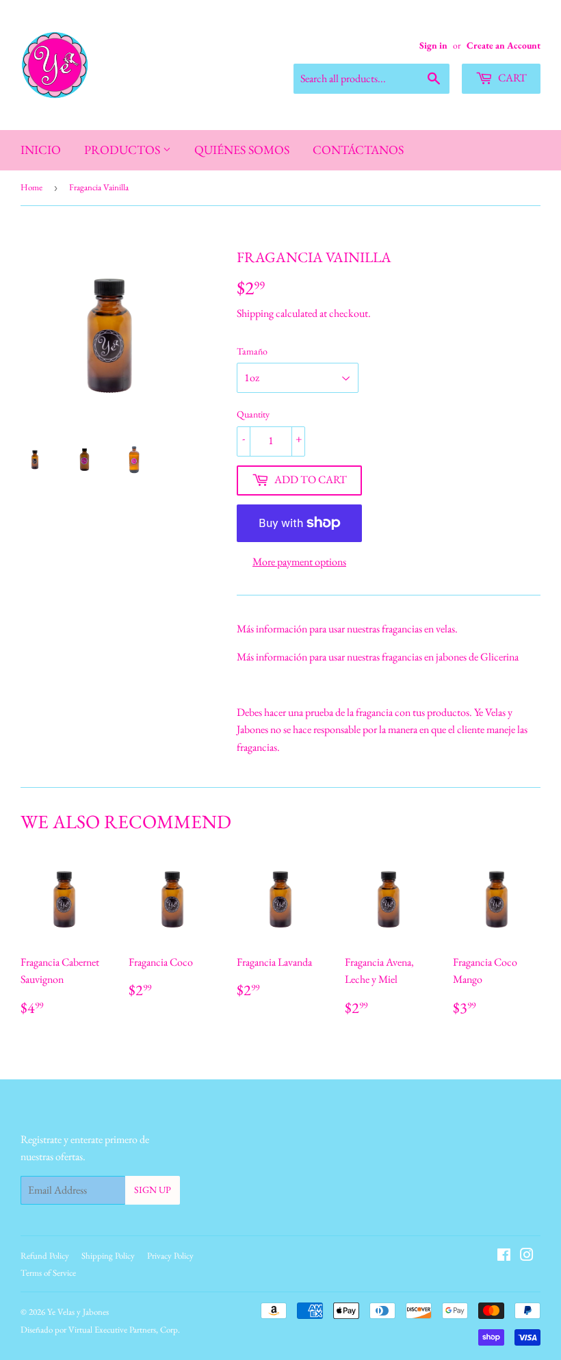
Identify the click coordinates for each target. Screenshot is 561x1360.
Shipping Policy (108, 1255)
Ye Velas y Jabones (78, 1312)
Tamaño (252, 351)
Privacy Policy (170, 1255)
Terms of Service (48, 1273)
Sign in (433, 45)
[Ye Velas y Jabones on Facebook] (504, 1256)
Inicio (41, 149)
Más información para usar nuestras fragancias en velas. (347, 628)
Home (31, 187)
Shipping (255, 313)
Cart (511, 77)
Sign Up (152, 1189)
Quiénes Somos (241, 149)
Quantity (253, 414)
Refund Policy (45, 1255)
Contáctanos (358, 149)
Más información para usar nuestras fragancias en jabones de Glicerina (378, 657)
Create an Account (503, 45)
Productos (123, 149)
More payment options (299, 561)
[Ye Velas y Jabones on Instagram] (527, 1256)
